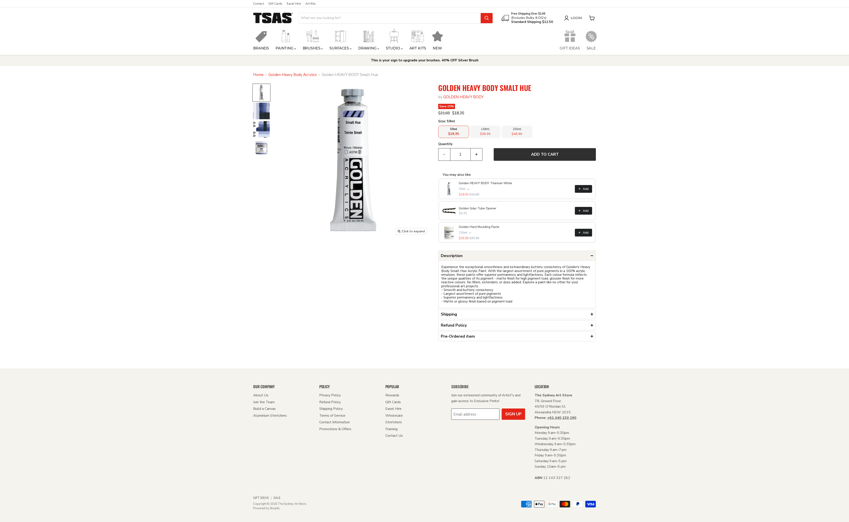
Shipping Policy (331, 408)
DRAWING (367, 48)
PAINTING (284, 48)
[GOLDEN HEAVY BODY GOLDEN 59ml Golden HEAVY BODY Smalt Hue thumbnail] (261, 92)
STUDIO (393, 48)
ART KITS (417, 48)
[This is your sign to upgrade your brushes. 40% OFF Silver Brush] (424, 60)
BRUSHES (312, 48)
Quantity (445, 144)
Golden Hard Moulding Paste (479, 227)
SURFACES (339, 48)
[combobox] (389, 18)
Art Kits (310, 4)
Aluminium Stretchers (270, 415)
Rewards (392, 395)
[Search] (487, 18)
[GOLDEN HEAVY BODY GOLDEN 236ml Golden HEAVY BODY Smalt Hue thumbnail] (261, 147)
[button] (517, 256)
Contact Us (394, 435)
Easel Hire (294, 4)
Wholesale (394, 415)
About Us (260, 395)
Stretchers (393, 422)
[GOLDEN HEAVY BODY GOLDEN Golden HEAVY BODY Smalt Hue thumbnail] (261, 129)
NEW (437, 48)
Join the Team (264, 402)
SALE (591, 48)
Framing (391, 429)
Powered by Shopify (266, 508)
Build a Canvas (264, 408)
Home (258, 75)
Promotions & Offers (335, 429)
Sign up (513, 414)
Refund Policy (330, 402)
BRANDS (261, 48)
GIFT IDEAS (570, 48)
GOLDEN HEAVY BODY (463, 97)
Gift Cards (275, 4)
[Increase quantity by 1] (477, 154)
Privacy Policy (330, 395)
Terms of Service (332, 415)
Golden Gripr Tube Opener (477, 208)
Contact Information (334, 422)
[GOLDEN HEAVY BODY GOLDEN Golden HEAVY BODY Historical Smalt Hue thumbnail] (261, 111)
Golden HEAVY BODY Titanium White (485, 183)
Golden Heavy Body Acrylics (292, 75)
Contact (258, 4)
